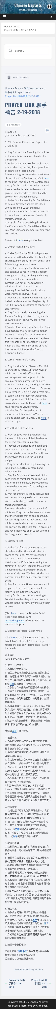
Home (8, 88)
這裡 (12, 683)
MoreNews (26, 1005)
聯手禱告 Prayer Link (16, 92)
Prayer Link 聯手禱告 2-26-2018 (17, 983)
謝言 (46, 923)
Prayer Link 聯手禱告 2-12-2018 (39, 983)
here (46, 178)
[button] (4, 17)
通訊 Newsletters (33, 88)
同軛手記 (22, 951)
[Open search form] (51, 16)
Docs (18, 88)
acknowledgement (15, 620)
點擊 (17, 829)
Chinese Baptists (28, 5)
